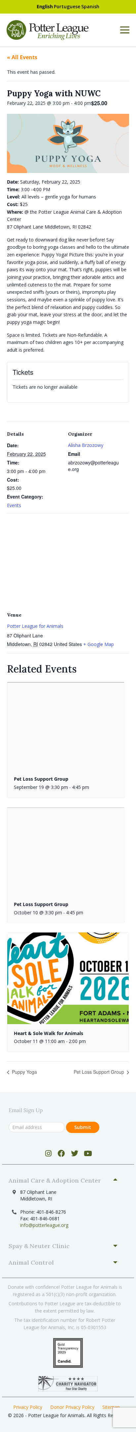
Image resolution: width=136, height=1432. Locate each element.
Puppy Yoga (24, 1071)
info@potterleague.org (44, 1225)
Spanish (90, 6)
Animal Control (31, 1262)
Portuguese (67, 6)
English (45, 6)
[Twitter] (75, 1153)
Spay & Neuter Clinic (39, 1246)
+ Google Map (98, 644)
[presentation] (65, 726)
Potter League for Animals (35, 626)
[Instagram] (48, 1153)
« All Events (22, 57)
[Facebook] (61, 1153)
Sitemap (111, 1407)
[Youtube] (88, 1153)
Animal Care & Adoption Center (55, 1180)
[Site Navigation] (124, 30)
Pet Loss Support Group (41, 779)
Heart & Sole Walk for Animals (48, 1033)
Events (14, 505)
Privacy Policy (27, 1407)
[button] (65, 1181)
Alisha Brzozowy (85, 445)
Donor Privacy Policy (72, 1407)
